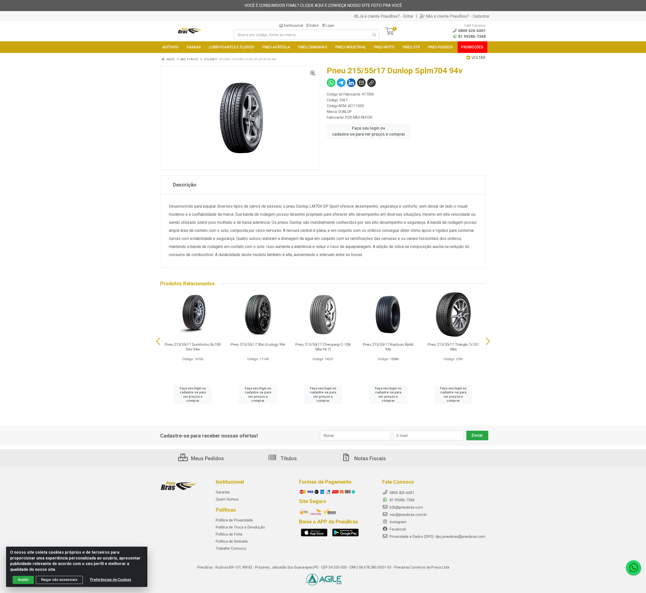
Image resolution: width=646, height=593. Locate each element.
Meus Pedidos (207, 458)
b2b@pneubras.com (406, 507)
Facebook (397, 529)
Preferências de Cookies (110, 580)
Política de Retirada (232, 541)
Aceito (23, 580)
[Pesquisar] (374, 34)
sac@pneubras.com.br (408, 514)
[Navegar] (158, 341)
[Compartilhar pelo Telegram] (341, 82)
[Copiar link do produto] (371, 82)
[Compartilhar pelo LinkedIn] (351, 82)
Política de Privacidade (234, 520)
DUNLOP (345, 112)
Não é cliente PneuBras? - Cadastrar (458, 16)
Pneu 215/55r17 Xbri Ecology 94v (258, 344)
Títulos (288, 458)
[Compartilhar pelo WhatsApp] (331, 82)
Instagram (398, 522)
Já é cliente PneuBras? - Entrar (386, 16)
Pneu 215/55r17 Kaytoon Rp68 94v (388, 347)
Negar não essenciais (59, 580)
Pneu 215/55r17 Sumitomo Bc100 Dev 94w (193, 347)
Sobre (313, 25)
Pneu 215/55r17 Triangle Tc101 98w (453, 347)
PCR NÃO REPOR (358, 117)
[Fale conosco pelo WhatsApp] (633, 567)
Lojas (329, 25)
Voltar (478, 57)
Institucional (293, 25)
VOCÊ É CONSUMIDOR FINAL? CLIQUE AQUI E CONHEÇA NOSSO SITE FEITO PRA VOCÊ (323, 5)
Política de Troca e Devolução (240, 527)
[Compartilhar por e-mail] (361, 82)
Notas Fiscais (369, 458)
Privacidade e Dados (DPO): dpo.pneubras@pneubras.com (437, 536)
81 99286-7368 (471, 36)
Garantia (223, 492)
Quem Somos (227, 499)
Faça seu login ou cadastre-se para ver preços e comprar (368, 131)
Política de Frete (229, 534)
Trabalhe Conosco (231, 548)
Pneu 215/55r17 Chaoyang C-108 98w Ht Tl (323, 347)
